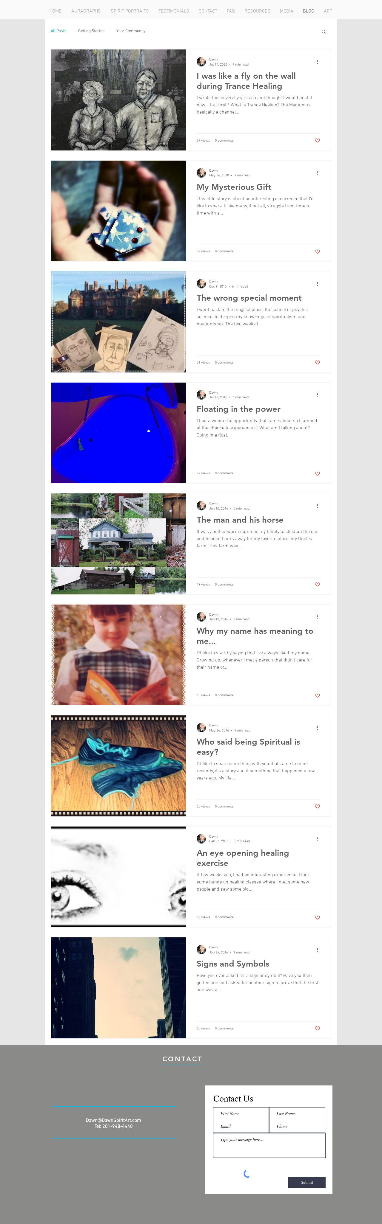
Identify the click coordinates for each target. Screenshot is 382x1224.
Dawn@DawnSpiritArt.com (113, 1121)
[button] (323, 32)
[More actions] (319, 61)
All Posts (58, 31)
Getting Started (91, 31)
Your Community (131, 31)
